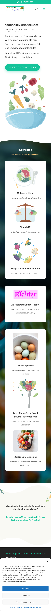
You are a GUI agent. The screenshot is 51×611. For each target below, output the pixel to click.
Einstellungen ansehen (25, 602)
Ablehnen (25, 595)
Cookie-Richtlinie (16, 608)
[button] (47, 561)
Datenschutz (27, 608)
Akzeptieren (25, 588)
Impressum (37, 608)
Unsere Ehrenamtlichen (22, 67)
